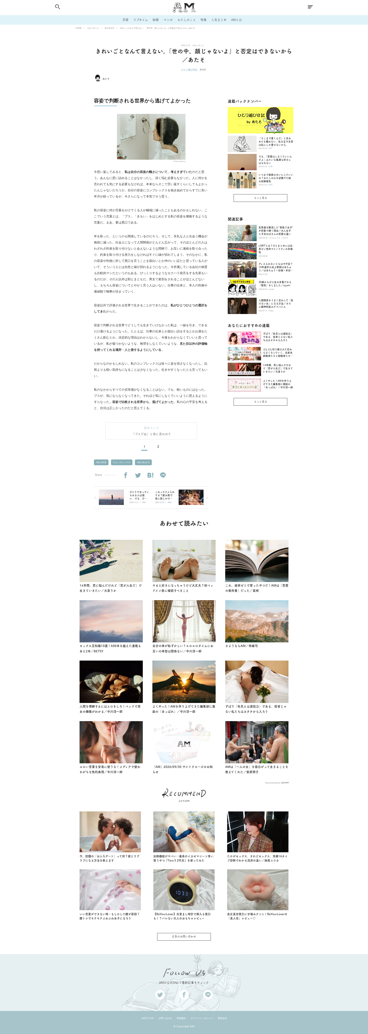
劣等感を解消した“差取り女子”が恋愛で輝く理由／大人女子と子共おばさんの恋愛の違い (276, 230)
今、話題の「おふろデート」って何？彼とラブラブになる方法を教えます (109, 858)
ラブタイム (140, 19)
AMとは (236, 19)
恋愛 (125, 19)
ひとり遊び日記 (189, 69)
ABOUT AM (147, 1018)
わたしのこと (186, 19)
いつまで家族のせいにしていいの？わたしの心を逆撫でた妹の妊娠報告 (276, 177)
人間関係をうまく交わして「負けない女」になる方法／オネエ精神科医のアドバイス (276, 303)
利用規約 (181, 1018)
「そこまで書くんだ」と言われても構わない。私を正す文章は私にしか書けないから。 (276, 141)
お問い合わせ (165, 1018)
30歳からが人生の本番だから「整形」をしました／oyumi (275, 284)
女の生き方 (109, 28)
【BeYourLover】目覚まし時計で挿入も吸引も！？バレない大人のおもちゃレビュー (182, 916)
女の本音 (101, 462)
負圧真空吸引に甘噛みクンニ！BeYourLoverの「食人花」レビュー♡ (257, 916)
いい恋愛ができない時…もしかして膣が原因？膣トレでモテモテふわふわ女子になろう (110, 916)
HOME (79, 28)
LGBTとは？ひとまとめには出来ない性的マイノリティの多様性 (276, 248)
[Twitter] (138, 475)
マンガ (168, 19)
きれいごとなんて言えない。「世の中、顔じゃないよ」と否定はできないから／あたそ (157, 28)
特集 (203, 19)
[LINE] (163, 475)
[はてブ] (150, 475)
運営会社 (222, 1018)
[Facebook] (125, 475)
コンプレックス (122, 462)
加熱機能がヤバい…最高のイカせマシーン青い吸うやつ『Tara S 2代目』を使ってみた (183, 858)
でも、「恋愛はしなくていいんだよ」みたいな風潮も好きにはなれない (275, 159)
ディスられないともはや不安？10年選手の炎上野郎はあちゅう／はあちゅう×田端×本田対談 (276, 267)
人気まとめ (219, 19)
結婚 (156, 19)
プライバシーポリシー (201, 1018)
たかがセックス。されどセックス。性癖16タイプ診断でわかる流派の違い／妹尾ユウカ (257, 858)
